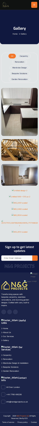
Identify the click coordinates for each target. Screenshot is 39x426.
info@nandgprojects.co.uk (17, 402)
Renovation (19, 62)
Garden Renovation (20, 79)
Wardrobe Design (19, 68)
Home (15, 34)
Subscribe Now (35, 258)
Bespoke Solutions (19, 73)
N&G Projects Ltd (23, 416)
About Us (7, 332)
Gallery (6, 340)
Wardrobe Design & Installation (15, 363)
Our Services (8, 336)
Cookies (34, 422)
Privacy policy (23, 422)
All (12, 56)
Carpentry (24, 56)
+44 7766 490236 (14, 394)
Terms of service (8, 422)
